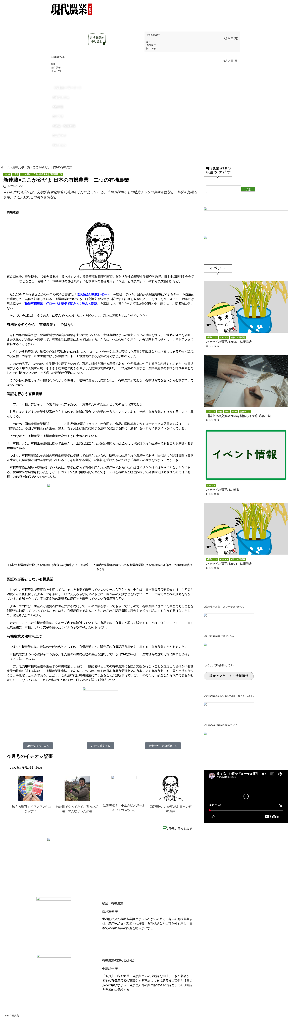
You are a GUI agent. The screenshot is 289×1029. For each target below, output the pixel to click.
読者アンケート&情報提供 (70, 23)
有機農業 (14, 1015)
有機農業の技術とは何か (118, 960)
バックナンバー (146, 18)
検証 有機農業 (112, 903)
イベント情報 (123, 18)
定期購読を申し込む (203, 18)
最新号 (57, 18)
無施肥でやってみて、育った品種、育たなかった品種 (77, 809)
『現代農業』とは (173, 18)
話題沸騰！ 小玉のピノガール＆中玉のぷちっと (124, 808)
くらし (105, 18)
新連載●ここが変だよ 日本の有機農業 (171, 809)
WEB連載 (72, 18)
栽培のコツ (89, 18)
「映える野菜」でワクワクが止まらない (30, 809)
